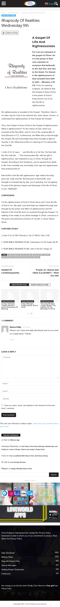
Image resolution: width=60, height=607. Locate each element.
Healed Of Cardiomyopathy (10, 271)
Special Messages (8, 565)
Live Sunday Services (18, 462)
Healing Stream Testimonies (12, 570)
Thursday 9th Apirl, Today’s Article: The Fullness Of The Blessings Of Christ (48, 306)
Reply (12, 339)
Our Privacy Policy (14, 539)
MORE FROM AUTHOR (39, 285)
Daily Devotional (13, 13)
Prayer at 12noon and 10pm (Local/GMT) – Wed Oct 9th (45, 272)
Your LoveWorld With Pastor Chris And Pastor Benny (28, 456)
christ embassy (14, 255)
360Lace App (15, 440)
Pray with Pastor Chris (10, 561)
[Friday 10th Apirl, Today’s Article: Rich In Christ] (30, 295)
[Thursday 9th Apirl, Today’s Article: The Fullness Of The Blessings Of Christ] (49, 295)
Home (3, 13)
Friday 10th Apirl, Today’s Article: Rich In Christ (29, 305)
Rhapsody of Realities (31, 257)
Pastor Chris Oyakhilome (11, 257)
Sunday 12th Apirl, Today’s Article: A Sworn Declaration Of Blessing (9, 306)
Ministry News (7, 557)
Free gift (50, 586)
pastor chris (27, 255)
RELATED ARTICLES (19, 285)
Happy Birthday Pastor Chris (21, 468)
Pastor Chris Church (41, 255)
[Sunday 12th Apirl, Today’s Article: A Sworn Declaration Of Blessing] (10, 295)
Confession (5, 574)
